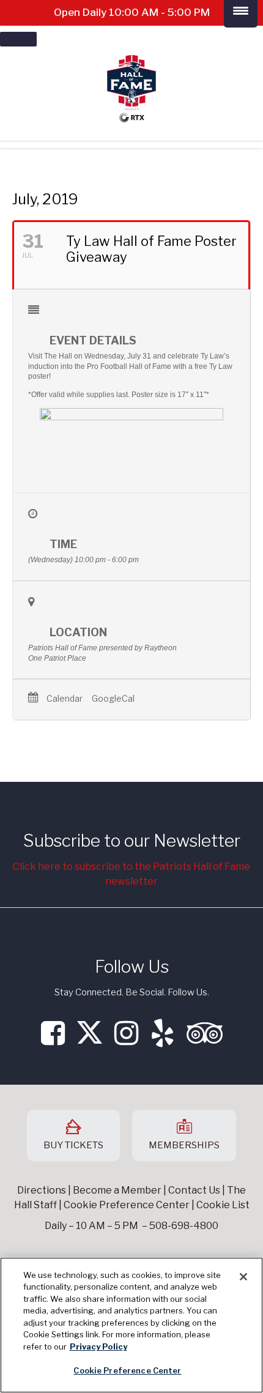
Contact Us (194, 1190)
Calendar (64, 699)
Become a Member (117, 1190)
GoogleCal (113, 699)
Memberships (184, 1145)
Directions (41, 1190)
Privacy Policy (98, 1346)
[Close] (243, 1276)
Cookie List (223, 1205)
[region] (131, 1325)
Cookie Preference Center (127, 1370)
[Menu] (18, 39)
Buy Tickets (73, 1145)
